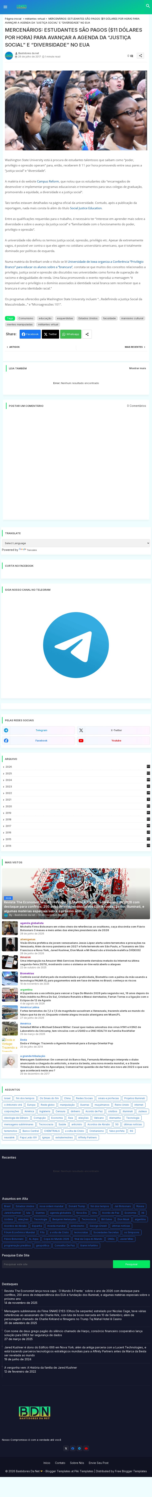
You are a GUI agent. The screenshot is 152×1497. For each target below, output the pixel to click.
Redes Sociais (84, 1098)
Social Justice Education (86, 208)
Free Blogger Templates (131, 1471)
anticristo (76, 1124)
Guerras (84, 1104)
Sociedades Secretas (106, 1232)
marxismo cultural (132, 318)
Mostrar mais (137, 368)
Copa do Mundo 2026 (56, 1238)
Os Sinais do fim (49, 1098)
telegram (41, 730)
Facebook (32, 334)
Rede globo (48, 1104)
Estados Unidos (88, 318)
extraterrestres (64, 1137)
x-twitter (116, 730)
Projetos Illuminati (134, 1098)
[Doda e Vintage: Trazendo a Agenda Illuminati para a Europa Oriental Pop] (10, 1045)
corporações (11, 1111)
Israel (7, 1098)
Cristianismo (96, 1130)
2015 (78, 839)
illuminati (128, 1111)
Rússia (140, 1206)
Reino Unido (122, 1104)
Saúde (62, 1124)
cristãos (112, 1111)
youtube (116, 740)
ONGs (111, 1238)
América (29, 1111)
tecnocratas (81, 1232)
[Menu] (5, 7)
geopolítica (42, 1245)
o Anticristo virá (13, 1104)
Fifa (42, 1232)
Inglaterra (44, 1111)
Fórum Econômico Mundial (19, 1232)
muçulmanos (102, 1104)
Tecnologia (132, 1117)
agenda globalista (60, 1212)
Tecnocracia (46, 1124)
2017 (78, 826)
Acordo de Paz (94, 1111)
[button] (148, 6)
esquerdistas (65, 318)
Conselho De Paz (65, 1245)
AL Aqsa (33, 1238)
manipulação (67, 1104)
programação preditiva (17, 1245)
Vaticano (99, 1117)
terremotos (10, 1130)
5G (117, 1124)
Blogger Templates (58, 1471)
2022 (78, 793)
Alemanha (115, 1117)
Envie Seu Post (98, 1463)
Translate (32, 550)
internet (138, 1104)
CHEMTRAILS (52, 1130)
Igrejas (46, 1137)
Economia (57, 1117)
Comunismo (26, 318)
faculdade (109, 318)
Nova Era (81, 1212)
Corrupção (40, 1117)
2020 (78, 806)
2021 (78, 799)
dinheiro (75, 1111)
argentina (140, 1219)
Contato (60, 1463)
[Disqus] (76, 466)
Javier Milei (126, 1238)
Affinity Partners (87, 1137)
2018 (78, 819)
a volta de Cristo (74, 1130)
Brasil (7, 1206)
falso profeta (116, 1130)
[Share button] (87, 334)
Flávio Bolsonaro (14, 1238)
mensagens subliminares (18, 1124)
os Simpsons (131, 1232)
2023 (78, 786)
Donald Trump (77, 1206)
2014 (78, 845)
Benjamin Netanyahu (64, 1219)
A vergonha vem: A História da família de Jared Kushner (40, 1367)
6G (131, 1130)
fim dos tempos (25, 1098)
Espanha (37, 1225)
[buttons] (66, 1448)
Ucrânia (8, 1219)
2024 (78, 779)
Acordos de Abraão (98, 1124)
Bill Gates (106, 1219)
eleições (83, 1117)
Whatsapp (72, 334)
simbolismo (77, 1225)
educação (45, 318)
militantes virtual (35, 18)
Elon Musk (123, 1219)
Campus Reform (48, 181)
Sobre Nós (77, 1463)
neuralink (9, 1137)
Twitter (52, 334)
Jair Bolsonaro (122, 1206)
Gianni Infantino (89, 1245)
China (67, 1098)
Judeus (142, 1111)
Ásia (70, 1117)
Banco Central (31, 1130)
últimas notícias (133, 1124)
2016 (78, 832)
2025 (78, 773)
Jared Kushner (12, 1212)
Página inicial (13, 18)
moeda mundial (56, 1225)
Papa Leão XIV (28, 1137)
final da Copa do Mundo (88, 1238)
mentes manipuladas (20, 324)
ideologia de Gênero (16, 1117)
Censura (60, 1111)
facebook (41, 740)
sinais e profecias (108, 1098)
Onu (94, 1212)
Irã (143, 1212)
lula (28, 1212)
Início (47, 1463)
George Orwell (98, 1225)
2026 (78, 766)
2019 (78, 813)
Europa (31, 1104)
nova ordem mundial (51, 1206)
